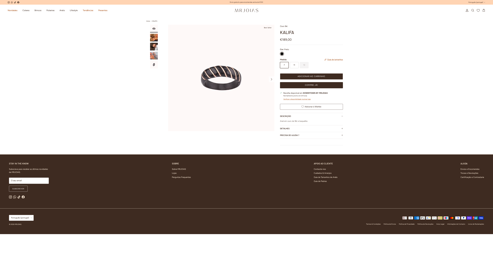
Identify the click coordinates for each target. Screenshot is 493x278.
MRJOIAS (18, 224)
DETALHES (285, 128)
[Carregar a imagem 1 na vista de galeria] (221, 78)
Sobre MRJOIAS (179, 169)
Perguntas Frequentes (181, 177)
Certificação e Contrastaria (472, 177)
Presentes (102, 10)
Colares (25, 10)
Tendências (88, 10)
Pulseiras (50, 10)
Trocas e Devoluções (469, 173)
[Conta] (466, 10)
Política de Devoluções (425, 224)
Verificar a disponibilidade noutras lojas (297, 99)
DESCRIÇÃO (285, 116)
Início (148, 21)
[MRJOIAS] (246, 10)
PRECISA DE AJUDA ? (289, 135)
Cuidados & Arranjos (322, 173)
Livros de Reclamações (476, 224)
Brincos (38, 10)
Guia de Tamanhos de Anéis (325, 177)
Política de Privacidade (407, 224)
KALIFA (154, 21)
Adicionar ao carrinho (311, 76)
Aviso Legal (440, 224)
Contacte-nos (320, 169)
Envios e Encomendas (470, 169)
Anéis (62, 10)
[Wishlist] (478, 10)
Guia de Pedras (320, 181)
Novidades (12, 10)
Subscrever (18, 189)
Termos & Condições (373, 224)
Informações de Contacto (456, 224)
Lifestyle (74, 10)
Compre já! (311, 85)
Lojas (174, 173)
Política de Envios (390, 224)
